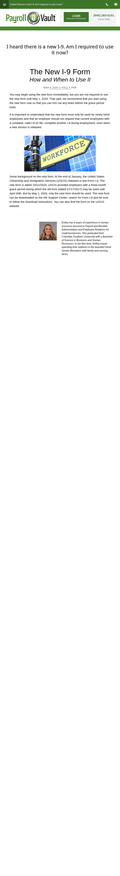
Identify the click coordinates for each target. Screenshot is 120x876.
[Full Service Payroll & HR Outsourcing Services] (31, 18)
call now (106, 4)
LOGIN (76, 17)
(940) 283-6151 (103, 15)
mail (115, 4)
